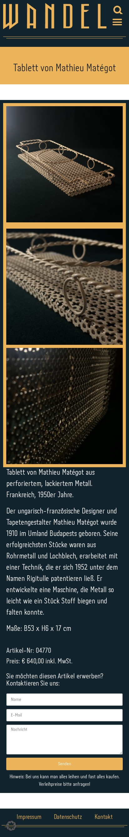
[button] (117, 22)
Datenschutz (68, 817)
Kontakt (104, 817)
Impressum (29, 817)
